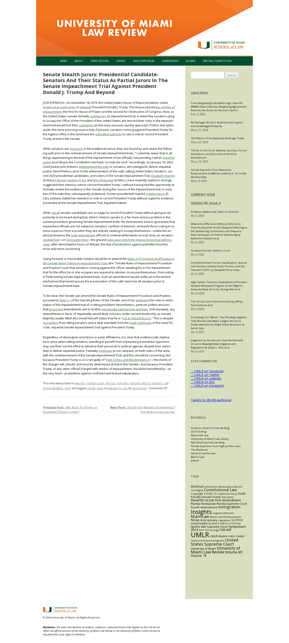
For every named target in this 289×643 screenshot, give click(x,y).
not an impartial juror (136, 318)
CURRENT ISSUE (203, 194)
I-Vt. (82, 180)
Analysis (80, 383)
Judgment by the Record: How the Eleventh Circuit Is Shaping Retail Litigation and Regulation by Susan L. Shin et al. (217, 344)
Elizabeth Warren (163, 176)
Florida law (208, 504)
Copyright (197, 493)
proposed (56, 309)
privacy (212, 520)
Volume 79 (198, 555)
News (63, 60)
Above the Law (200, 435)
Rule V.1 (65, 300)
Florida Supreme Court (232, 504)
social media (199, 523)
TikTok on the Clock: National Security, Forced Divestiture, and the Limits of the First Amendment (219, 154)
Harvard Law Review (203, 453)
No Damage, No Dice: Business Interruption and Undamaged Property (217, 124)
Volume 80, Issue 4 (206, 203)
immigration (229, 506)
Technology (212, 530)
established (51, 240)
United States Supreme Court (214, 542)
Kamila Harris (156, 194)
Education (228, 497)
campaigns (86, 125)
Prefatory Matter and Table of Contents (214, 211)
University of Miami (203, 549)
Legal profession (223, 513)
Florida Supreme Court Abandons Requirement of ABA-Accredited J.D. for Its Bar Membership (219, 173)
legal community (141, 323)
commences (98, 116)
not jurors (76, 149)
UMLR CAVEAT (236, 536)
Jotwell (195, 460)
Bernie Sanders (67, 180)
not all (55, 213)
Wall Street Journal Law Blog (207, 442)
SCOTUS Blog (198, 431)
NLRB (203, 520)
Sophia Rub (139, 388)
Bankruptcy (226, 486)
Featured (122, 383)
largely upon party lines (59, 107)
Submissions (170, 60)
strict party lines (77, 240)
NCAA (195, 520)
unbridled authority (108, 134)
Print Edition (100, 60)
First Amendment (228, 500)
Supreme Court (217, 527)
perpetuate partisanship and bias (125, 309)
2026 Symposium (143, 60)
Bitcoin (238, 486)
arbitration (211, 486)
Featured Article (140, 383)
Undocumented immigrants (207, 540)
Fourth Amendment (204, 507)
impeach (86, 107)
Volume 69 (233, 552)
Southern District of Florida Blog (210, 428)
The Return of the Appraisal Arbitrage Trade (217, 138)
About (79, 60)
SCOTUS (237, 520)
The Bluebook (199, 449)
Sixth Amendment (83, 235)
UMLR (100, 388)
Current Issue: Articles (101, 383)
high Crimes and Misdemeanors (128, 360)
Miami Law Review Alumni (225, 517)
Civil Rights (197, 490)
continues (105, 351)
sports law (198, 526)
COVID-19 (210, 493)
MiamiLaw (200, 516)
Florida (195, 504)
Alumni (190, 60)
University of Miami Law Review (215, 550)
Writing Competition (217, 60)
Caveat (121, 60)
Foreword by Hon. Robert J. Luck (210, 250)
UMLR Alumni (219, 536)
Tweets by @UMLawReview (211, 400)
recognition (50, 323)
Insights (157, 383)
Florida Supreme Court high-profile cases (215, 446)
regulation (224, 520)
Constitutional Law (220, 489)
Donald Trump (211, 497)
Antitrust (197, 486)
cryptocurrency (227, 493)
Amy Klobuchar (103, 180)
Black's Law (197, 457)
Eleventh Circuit (202, 500)
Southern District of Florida (224, 523)
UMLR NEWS (199, 93)
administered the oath (94, 167)
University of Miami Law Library (210, 438)
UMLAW (91, 388)
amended (142, 300)
